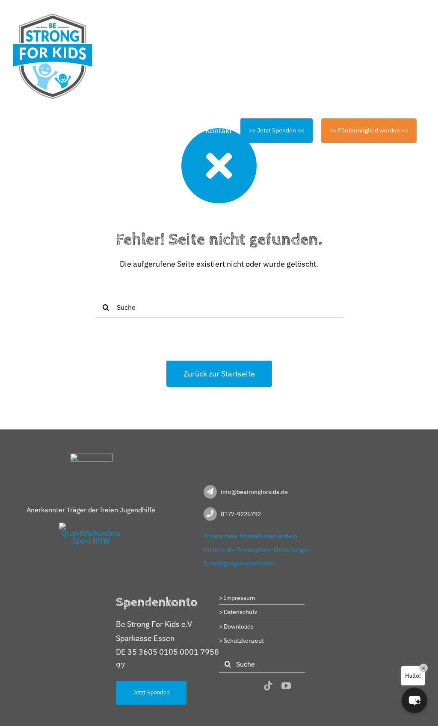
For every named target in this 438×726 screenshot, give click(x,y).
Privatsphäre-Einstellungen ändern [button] (250, 536)
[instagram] (251, 686)
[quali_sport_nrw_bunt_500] (91, 526)
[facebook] (235, 686)
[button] (414, 700)
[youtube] (286, 686)
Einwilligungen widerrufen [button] (239, 563)
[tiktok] (268, 686)
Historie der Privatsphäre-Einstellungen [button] (257, 549)
